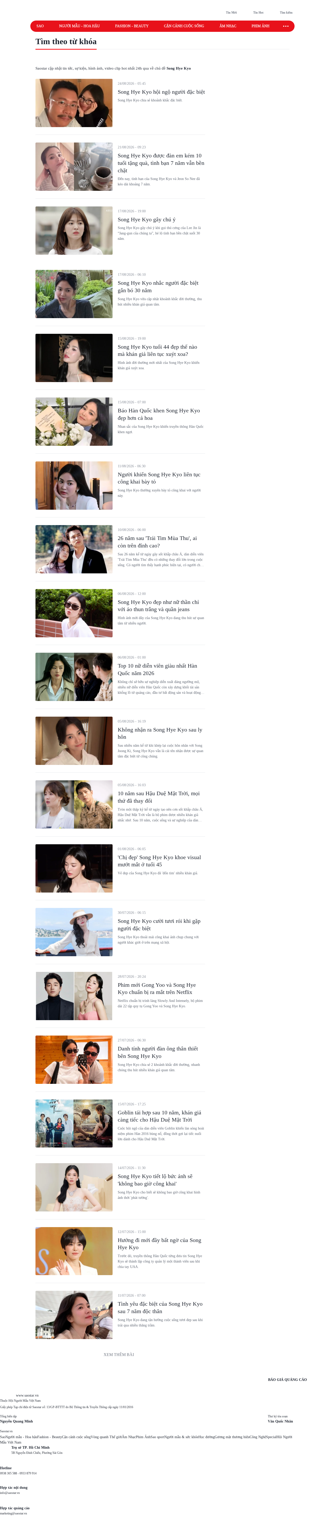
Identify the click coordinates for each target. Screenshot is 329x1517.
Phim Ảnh (143, 1437)
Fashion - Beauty (132, 26)
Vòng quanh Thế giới (106, 1437)
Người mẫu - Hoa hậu (79, 26)
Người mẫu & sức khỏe (181, 1437)
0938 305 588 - (10, 1473)
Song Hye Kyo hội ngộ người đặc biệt (161, 92)
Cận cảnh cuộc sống (184, 26)
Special (271, 1437)
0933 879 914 (28, 1473)
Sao (40, 26)
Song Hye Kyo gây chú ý (147, 219)
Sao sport (157, 1437)
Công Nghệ (258, 1437)
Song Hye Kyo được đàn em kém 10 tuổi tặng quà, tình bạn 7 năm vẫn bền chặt (161, 162)
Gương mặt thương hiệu (232, 1437)
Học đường (206, 1437)
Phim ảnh (260, 26)
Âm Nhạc (129, 1437)
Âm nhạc (228, 26)
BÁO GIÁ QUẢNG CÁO (287, 1380)
